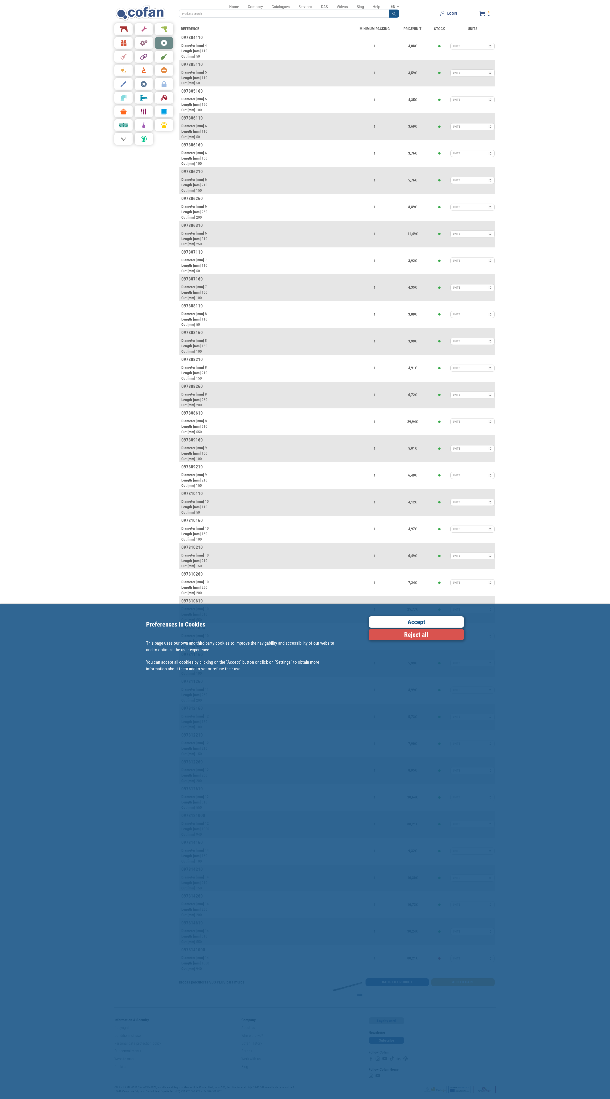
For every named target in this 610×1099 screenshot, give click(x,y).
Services (305, 6)
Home (234, 6)
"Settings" (283, 662)
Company (255, 6)
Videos (342, 6)
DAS (324, 6)
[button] (394, 14)
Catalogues (281, 6)
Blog (360, 6)
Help (376, 6)
